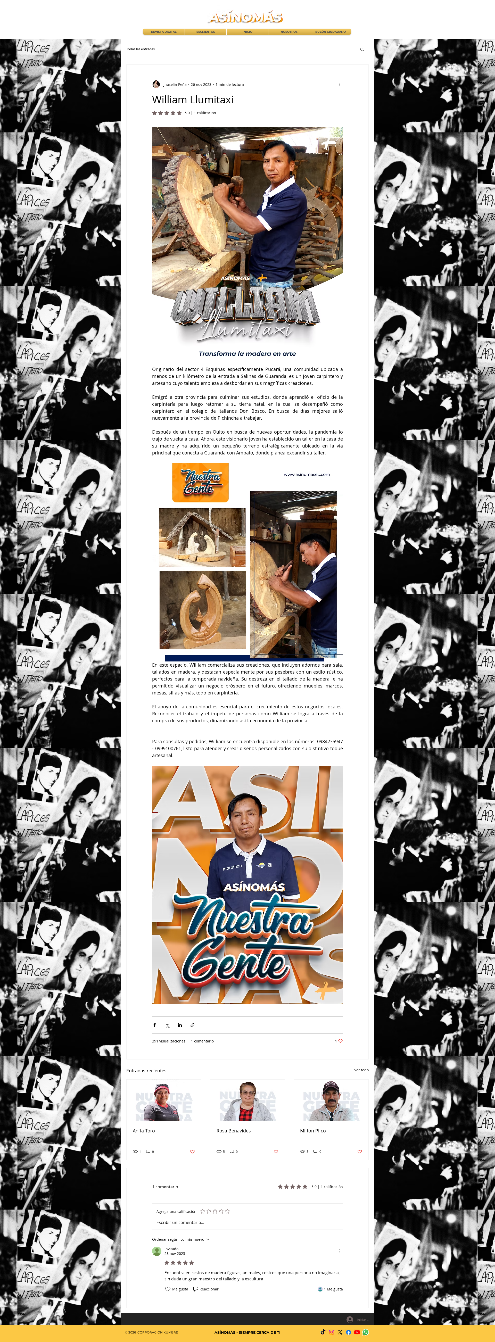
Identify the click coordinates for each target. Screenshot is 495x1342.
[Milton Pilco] (331, 1100)
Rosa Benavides (234, 1131)
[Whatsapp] (365, 1332)
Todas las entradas (140, 49)
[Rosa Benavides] (247, 1100)
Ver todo (361, 1069)
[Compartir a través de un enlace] (192, 1025)
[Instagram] (331, 1332)
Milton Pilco (313, 1131)
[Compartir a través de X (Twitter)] (167, 1025)
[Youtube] (357, 1332)
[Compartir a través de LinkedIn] (179, 1025)
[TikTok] (323, 1332)
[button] (362, 49)
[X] (340, 1332)
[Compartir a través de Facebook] (154, 1025)
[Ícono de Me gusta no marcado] (167, 1289)
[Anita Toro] (164, 1100)
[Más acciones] (340, 84)
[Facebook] (348, 1332)
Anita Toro (144, 1131)
